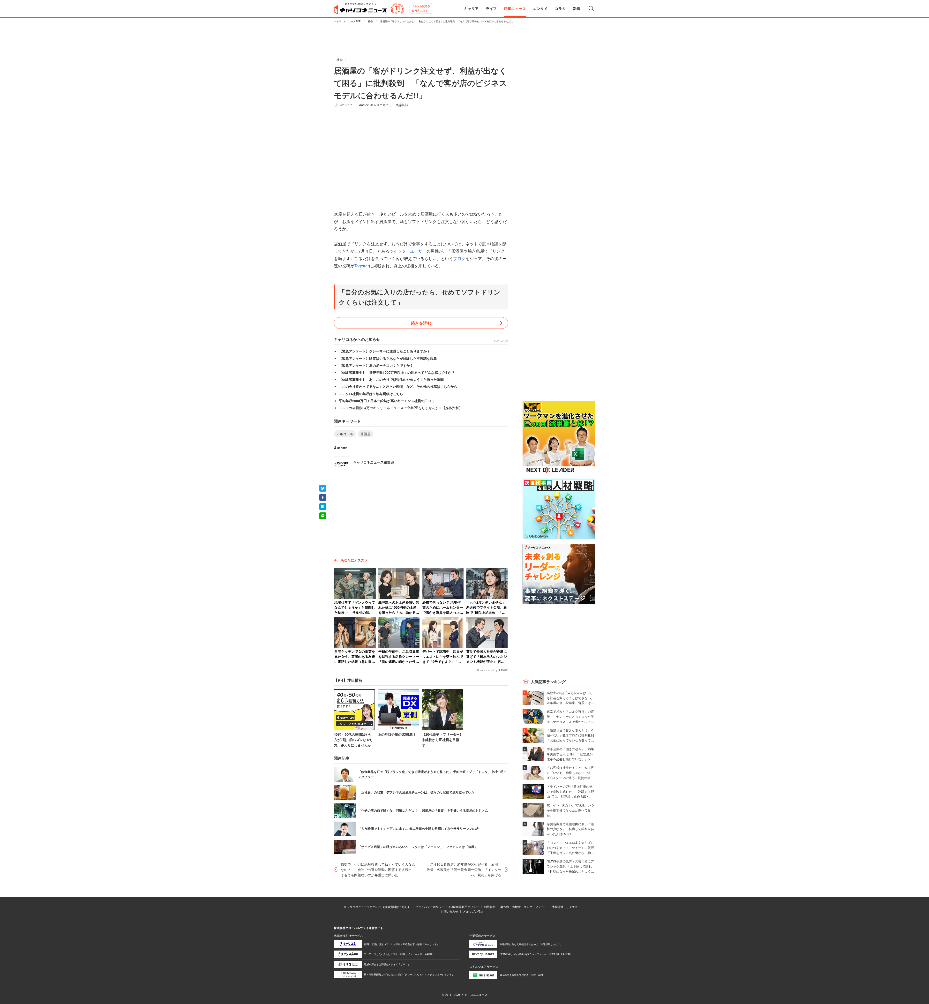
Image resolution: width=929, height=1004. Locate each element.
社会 (370, 21)
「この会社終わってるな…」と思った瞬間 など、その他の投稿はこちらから (398, 386)
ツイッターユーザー (408, 251)
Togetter (361, 265)
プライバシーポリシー (429, 907)
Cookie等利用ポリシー (464, 907)
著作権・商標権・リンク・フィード (523, 907)
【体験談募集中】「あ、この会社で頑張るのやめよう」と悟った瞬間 (391, 379)
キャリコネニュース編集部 (389, 105)
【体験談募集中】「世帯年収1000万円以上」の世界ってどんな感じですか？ (397, 372)
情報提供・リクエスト (566, 907)
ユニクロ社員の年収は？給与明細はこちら (371, 393)
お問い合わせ (449, 911)
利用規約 (489, 907)
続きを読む (421, 323)
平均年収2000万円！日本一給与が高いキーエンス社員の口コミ (387, 400)
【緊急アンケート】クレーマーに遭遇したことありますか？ (384, 351)
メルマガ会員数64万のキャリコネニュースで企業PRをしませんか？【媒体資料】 (400, 407)
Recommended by (487, 670)
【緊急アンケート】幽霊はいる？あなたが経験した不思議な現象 (388, 358)
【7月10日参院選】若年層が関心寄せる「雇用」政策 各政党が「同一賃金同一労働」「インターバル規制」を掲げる (464, 869)
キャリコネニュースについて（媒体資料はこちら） (377, 907)
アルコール (344, 433)
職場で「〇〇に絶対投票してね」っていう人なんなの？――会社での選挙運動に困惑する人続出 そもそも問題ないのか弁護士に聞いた (378, 869)
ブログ (459, 258)
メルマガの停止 (473, 911)
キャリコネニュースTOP (347, 21)
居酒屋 (365, 433)
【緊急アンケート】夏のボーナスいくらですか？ (376, 365)
